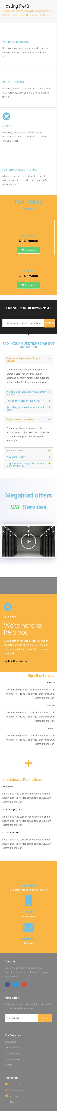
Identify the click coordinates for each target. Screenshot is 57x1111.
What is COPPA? (15, 450)
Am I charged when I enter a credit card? (25, 408)
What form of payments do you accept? (23, 359)
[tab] (28, 359)
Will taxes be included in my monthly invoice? (26, 393)
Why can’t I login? (15, 457)
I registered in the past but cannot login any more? (25, 464)
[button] (28, 250)
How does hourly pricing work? (23, 401)
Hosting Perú (15, 6)
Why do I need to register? (21, 419)
